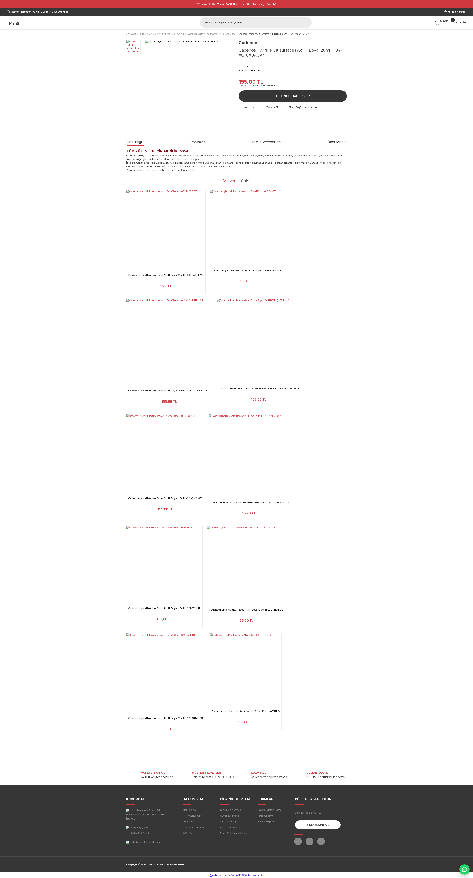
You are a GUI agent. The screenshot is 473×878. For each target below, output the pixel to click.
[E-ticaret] (236, 875)
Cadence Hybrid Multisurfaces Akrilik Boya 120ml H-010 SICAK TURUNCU (169, 390)
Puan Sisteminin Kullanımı (235, 833)
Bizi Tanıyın (189, 809)
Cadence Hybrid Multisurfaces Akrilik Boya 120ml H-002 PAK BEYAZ (166, 275)
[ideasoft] (217, 875)
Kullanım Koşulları (230, 827)
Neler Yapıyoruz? (192, 815)
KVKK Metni (189, 833)
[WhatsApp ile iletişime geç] (464, 869)
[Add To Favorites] (248, 64)
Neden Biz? (189, 821)
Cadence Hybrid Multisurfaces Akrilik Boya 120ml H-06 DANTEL (247, 270)
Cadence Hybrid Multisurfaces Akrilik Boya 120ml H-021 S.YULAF (164, 608)
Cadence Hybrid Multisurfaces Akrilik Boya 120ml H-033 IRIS (246, 711)
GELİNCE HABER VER (293, 96)
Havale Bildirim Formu (270, 809)
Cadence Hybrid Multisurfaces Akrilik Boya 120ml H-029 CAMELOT (165, 718)
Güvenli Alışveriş (229, 815)
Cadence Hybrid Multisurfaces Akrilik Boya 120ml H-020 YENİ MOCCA (250, 502)
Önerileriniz (336, 142)
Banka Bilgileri (266, 821)
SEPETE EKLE (166, 286)
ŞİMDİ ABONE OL (318, 825)
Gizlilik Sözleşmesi (230, 809)
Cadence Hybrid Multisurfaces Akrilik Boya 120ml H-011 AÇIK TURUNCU (259, 388)
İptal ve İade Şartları (231, 821)
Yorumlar (198, 142)
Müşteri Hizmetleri (193, 827)
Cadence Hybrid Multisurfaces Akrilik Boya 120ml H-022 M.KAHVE (246, 609)
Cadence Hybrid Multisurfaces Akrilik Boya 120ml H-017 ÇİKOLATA (165, 498)
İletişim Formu (266, 815)
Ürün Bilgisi (135, 141)
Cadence (248, 42)
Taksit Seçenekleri (266, 142)
